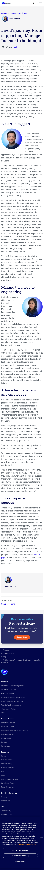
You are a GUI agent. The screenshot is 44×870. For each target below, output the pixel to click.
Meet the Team (6, 814)
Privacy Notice (31, 844)
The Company (6, 811)
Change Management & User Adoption (14, 730)
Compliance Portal (7, 783)
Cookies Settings (20, 861)
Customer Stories (7, 760)
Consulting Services (8, 723)
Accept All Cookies (20, 850)
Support (4, 742)
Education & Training (8, 726)
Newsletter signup (7, 787)
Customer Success (7, 734)
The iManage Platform (9, 709)
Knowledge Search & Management (13, 697)
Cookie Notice (22, 844)
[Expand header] (41, 3)
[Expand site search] (34, 3)
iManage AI (5, 713)
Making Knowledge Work (9, 779)
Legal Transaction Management (12, 701)
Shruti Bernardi (11, 586)
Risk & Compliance (7, 693)
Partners (4, 756)
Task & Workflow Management (11, 705)
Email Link (16, 47)
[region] (20, 842)
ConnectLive (5, 746)
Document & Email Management (12, 686)
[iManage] (6, 3)
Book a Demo (22, 637)
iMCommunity (6, 738)
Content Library (6, 764)
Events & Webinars (7, 767)
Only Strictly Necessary (20, 856)
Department (5, 801)
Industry (4, 797)
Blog (2, 771)
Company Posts (8, 604)
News (3, 775)
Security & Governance (9, 689)
